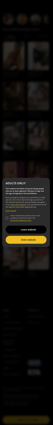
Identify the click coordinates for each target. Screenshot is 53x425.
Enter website (28, 239)
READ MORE (11, 211)
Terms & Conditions (18, 204)
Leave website (28, 229)
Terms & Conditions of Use (20, 220)
